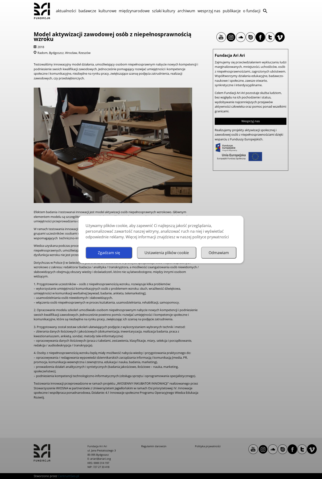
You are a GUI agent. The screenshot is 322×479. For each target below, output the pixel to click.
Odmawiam (219, 252)
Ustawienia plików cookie (166, 252)
